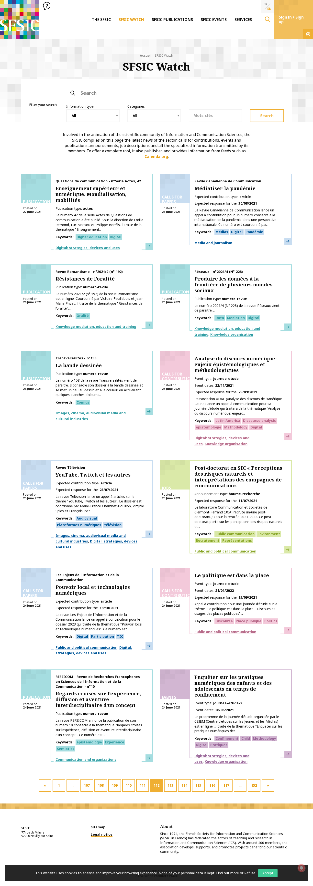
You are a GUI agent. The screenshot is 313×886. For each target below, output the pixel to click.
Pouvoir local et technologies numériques (93, 590)
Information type (80, 106)
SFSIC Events (214, 19)
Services (243, 19)
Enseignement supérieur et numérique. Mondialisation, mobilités (91, 194)
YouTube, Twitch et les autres (93, 474)
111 (142, 785)
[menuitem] (101, 19)
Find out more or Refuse (235, 873)
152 (254, 785)
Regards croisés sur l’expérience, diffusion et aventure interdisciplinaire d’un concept (98, 699)
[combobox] (215, 115)
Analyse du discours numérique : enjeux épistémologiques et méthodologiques (236, 364)
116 (212, 785)
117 (226, 785)
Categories (136, 106)
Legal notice (101, 834)
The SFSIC (101, 19)
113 (170, 785)
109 (115, 785)
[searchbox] (215, 115)
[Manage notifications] (301, 868)
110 (129, 785)
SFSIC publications (172, 19)
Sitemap (98, 827)
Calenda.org (156, 156)
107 (87, 785)
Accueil (146, 55)
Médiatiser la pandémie (225, 188)
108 (101, 785)
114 (184, 785)
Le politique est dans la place (231, 575)
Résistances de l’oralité (85, 278)
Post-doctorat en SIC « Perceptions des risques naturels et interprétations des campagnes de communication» (238, 477)
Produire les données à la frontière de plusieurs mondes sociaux (233, 284)
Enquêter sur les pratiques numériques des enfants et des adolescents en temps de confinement (233, 686)
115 (198, 785)
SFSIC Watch (131, 19)
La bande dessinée (79, 365)
